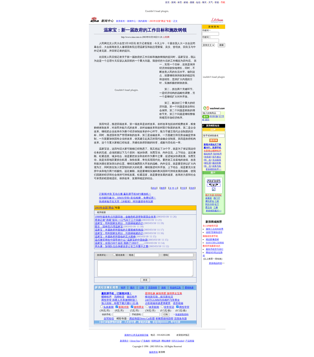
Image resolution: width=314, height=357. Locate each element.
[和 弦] (208, 166)
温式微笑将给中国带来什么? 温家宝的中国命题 (121, 239)
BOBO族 (214, 116)
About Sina (135, 341)
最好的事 (216, 163)
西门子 (217, 198)
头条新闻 (108, 307)
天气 (210, 2)
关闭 (192, 188)
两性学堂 (184, 307)
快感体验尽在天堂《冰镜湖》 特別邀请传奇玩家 (126, 201)
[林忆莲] (208, 163)
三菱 (216, 207)
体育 (180, 2)
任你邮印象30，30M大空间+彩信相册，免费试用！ (127, 197)
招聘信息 (156, 341)
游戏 (163, 287)
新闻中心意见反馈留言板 (136, 335)
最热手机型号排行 (214, 249)
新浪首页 (120, 21)
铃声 (123, 287)
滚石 (207, 119)
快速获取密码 (181, 314)
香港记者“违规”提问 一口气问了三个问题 (118, 220)
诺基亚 (208, 198)
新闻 (173, 2)
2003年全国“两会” (105, 207)
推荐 (163, 188)
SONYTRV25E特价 (215, 242)
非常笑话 (169, 307)
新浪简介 (124, 341)
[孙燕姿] (208, 157)
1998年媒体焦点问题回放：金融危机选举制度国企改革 (125, 216)
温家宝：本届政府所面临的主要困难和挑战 (119, 229)
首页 (167, 2)
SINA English (178, 341)
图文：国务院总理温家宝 (109, 226)
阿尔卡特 (209, 204)
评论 (154, 188)
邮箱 (186, 2)
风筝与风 (216, 166)
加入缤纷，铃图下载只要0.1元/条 (119, 303)
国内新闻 (142, 21)
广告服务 (145, 341)
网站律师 (166, 341)
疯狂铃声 (208, 154)
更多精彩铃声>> (213, 169)
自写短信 (109, 318)
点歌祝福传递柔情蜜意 (157, 303)
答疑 (217, 2)
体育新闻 (154, 307)
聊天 (204, 2)
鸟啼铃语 (119, 296)
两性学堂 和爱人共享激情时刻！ (119, 300)
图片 (132, 287)
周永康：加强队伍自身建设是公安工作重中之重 (121, 246)
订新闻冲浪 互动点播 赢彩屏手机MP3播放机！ (125, 194)
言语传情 (152, 287)
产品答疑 (190, 341)
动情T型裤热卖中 (214, 232)
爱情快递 (189, 287)
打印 (183, 188)
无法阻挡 (216, 160)
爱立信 (208, 207)
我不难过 (216, 157)
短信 (198, 2)
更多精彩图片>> (214, 210)
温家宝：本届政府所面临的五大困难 (115, 236)
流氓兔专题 (180, 318)
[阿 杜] (208, 160)
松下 (217, 204)
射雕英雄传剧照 (164, 318)
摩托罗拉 (209, 201)
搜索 (192, 2)
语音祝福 (178, 303)
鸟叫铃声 (217, 154)
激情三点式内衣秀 (214, 229)
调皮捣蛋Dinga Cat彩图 (142, 318)
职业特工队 (175, 287)
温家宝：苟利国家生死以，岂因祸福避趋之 (119, 223)
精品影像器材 (212, 239)
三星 (217, 201)
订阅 (142, 287)
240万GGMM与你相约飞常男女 (162, 300)
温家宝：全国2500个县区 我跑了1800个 (119, 243)
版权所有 (153, 352)
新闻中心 (131, 21)
